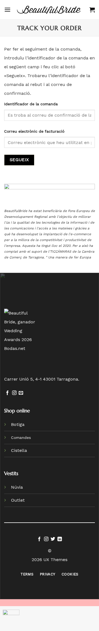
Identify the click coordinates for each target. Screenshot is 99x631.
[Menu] (7, 9)
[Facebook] (7, 393)
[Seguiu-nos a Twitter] (53, 539)
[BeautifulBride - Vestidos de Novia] (50, 9)
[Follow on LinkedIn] (59, 539)
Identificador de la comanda (31, 104)
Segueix (19, 159)
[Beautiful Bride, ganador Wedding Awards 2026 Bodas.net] (21, 330)
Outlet (18, 500)
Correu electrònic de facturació (34, 131)
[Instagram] (14, 393)
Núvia (17, 487)
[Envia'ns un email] (21, 393)
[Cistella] (92, 10)
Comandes (21, 437)
